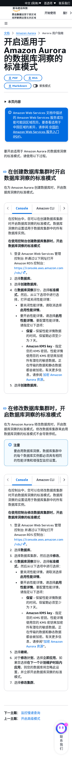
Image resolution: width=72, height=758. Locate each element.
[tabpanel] (36, 304)
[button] (12, 102)
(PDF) (17, 137)
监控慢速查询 (30, 713)
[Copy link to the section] (4, 172)
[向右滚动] (64, 208)
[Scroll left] (41, 13)
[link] (52, 33)
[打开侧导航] (6, 23)
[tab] (22, 208)
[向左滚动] (8, 208)
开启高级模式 (30, 719)
